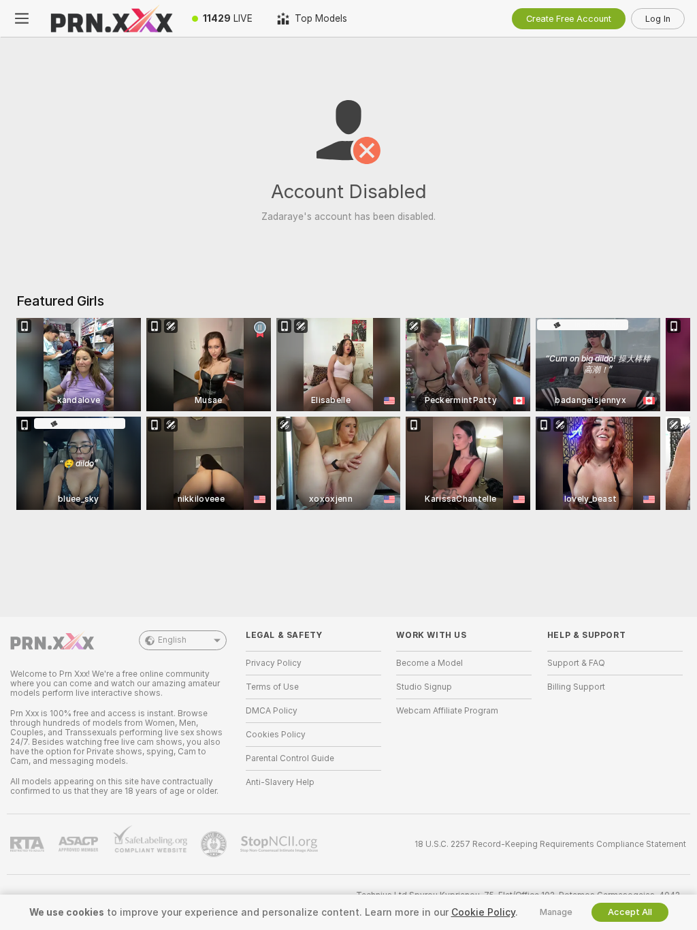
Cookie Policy (483, 912)
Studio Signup (424, 687)
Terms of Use (272, 687)
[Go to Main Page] (112, 18)
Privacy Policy (274, 663)
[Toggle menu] (22, 18)
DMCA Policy (271, 711)
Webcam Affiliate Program (447, 711)
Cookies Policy (276, 734)
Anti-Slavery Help (280, 782)
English (172, 640)
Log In (657, 19)
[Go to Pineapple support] (215, 844)
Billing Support (576, 687)
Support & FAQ (576, 663)
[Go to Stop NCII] (280, 844)
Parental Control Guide (290, 758)
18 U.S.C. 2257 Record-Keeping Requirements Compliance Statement (550, 844)
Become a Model (429, 663)
